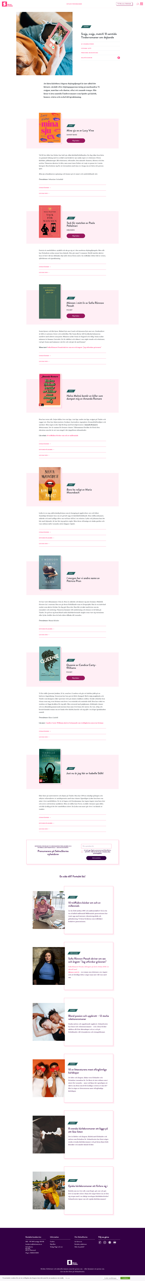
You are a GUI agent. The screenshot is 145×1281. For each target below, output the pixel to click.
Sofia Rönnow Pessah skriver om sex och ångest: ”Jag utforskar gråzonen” (74, 347)
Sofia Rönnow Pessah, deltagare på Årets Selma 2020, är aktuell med (88, 968)
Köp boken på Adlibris (45, 449)
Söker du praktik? (79, 1247)
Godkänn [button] (125, 1278)
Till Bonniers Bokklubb (124, 4)
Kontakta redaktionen (81, 1244)
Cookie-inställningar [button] (110, 1278)
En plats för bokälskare (74, 4)
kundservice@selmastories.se (34, 1244)
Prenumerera (96, 858)
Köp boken (75, 140)
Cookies (52, 1242)
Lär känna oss (78, 1242)
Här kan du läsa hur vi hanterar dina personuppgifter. (100, 852)
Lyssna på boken (44, 188)
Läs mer (67, 1278)
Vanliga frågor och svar (56, 1247)
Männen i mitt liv (73, 972)
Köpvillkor (53, 1244)
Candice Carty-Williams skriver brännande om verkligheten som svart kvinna (74, 723)
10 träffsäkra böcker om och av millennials (62, 435)
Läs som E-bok (43, 193)
